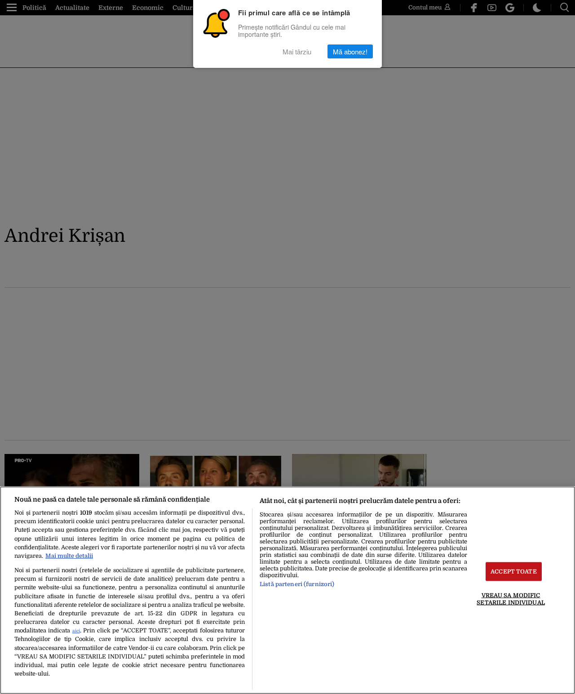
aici (76, 630)
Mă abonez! (350, 51)
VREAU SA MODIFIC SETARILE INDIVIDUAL (510, 598)
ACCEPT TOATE (514, 571)
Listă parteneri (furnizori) (297, 584)
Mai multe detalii (69, 555)
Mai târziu (297, 51)
